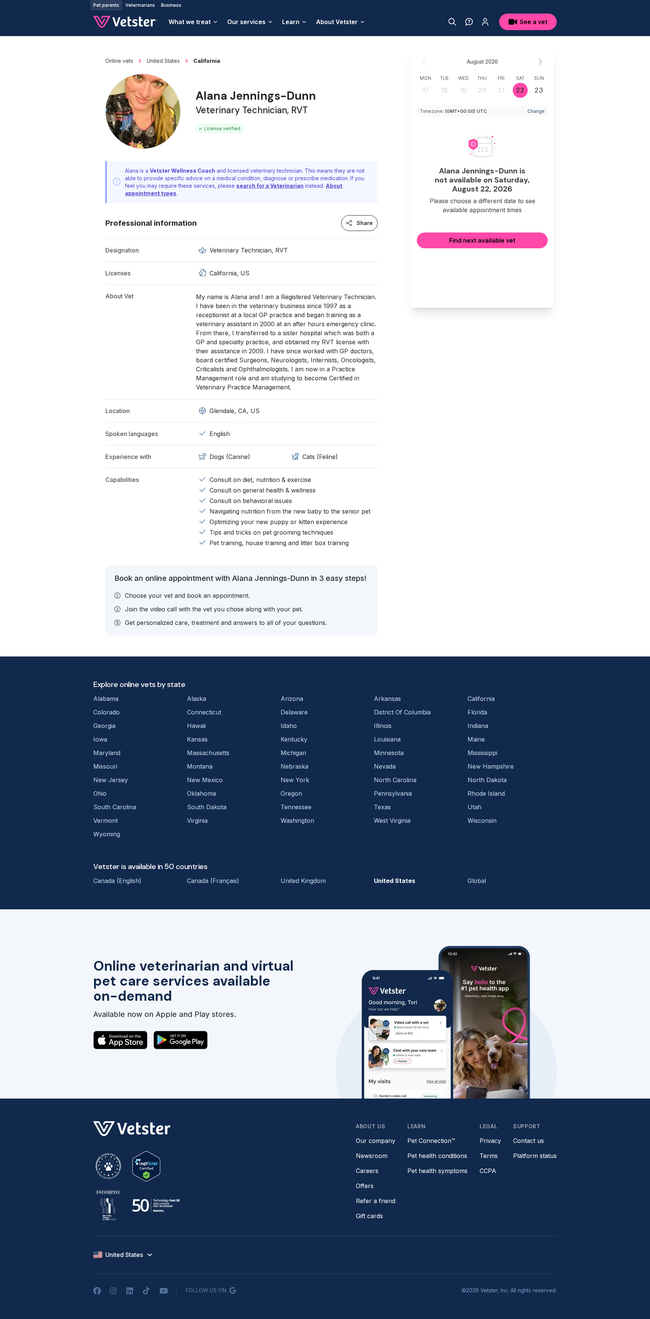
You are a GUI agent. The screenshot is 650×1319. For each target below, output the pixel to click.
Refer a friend (375, 1201)
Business (171, 5)
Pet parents (106, 5)
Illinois (383, 725)
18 (444, 90)
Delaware (294, 712)
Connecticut (204, 712)
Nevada (385, 766)
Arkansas (387, 698)
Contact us (528, 1140)
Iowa (100, 739)
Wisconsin (482, 820)
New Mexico (205, 780)
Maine (476, 739)
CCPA (488, 1171)
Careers (367, 1171)
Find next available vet (482, 240)
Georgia (104, 725)
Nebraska (294, 766)
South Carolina (114, 807)
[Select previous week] (424, 61)
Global (477, 880)
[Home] (124, 22)
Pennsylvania (393, 793)
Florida (477, 712)
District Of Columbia (402, 712)
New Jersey (110, 780)
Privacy (490, 1140)
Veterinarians (140, 5)
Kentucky (294, 739)
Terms (489, 1155)
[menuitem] (193, 22)
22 (520, 90)
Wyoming (106, 834)
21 (501, 90)
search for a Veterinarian (270, 185)
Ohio (99, 793)
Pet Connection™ (431, 1140)
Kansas (197, 739)
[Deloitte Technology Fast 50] (155, 1205)
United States (394, 880)
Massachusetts (208, 753)
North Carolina (395, 780)
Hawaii (196, 725)
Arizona (292, 698)
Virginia (197, 820)
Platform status (535, 1155)
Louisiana (387, 739)
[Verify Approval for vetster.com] (146, 1166)
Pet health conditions (437, 1155)
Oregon (291, 793)
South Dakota (206, 807)
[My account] (485, 22)
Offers (365, 1186)
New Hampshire (491, 766)
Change (536, 111)
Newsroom (371, 1155)
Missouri (105, 766)
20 (482, 90)
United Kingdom (303, 880)
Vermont (105, 820)
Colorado (106, 712)
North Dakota (487, 780)
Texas (382, 807)
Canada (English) (117, 880)
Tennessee (296, 807)
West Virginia (392, 820)
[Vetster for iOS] (120, 1040)
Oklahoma (201, 793)
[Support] (469, 22)
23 (539, 90)
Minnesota (389, 753)
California (481, 698)
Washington (297, 820)
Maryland (106, 753)
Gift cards (369, 1216)
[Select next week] (540, 61)
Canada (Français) (213, 880)
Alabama (105, 698)
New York (295, 780)
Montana (200, 766)
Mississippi (482, 753)
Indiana (478, 725)
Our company (375, 1140)
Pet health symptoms (437, 1171)
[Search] (452, 22)
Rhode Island (486, 793)
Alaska (196, 698)
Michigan (293, 753)
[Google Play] (180, 1040)
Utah (474, 807)
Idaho (289, 725)
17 (425, 90)
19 (463, 90)
